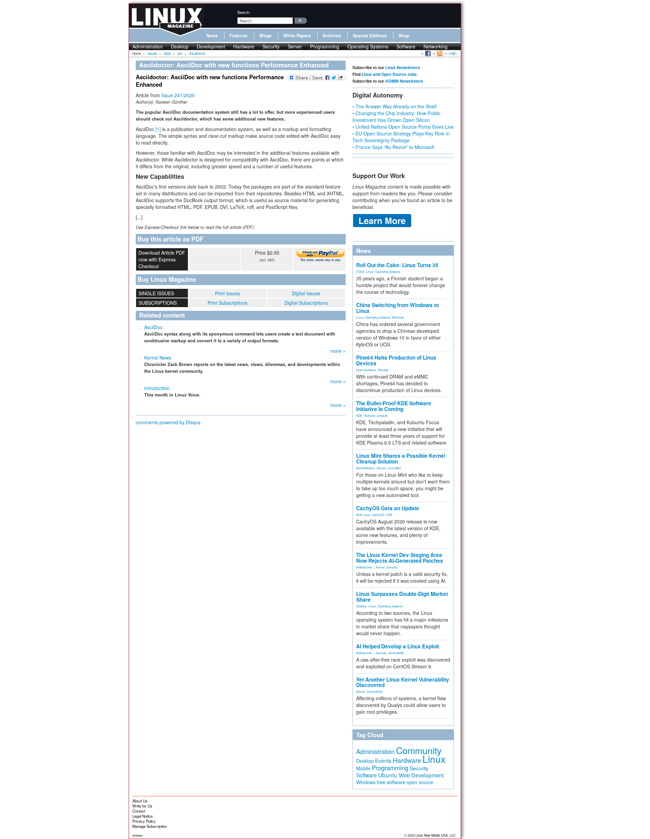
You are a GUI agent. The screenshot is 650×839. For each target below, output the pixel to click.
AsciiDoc (153, 327)
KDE (359, 415)
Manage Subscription (149, 826)
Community (418, 750)
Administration (147, 46)
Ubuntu (387, 775)
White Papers (297, 36)
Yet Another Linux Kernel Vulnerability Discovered (402, 682)
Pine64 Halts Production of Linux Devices (396, 360)
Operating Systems (367, 46)
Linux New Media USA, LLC (435, 835)
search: (243, 12)
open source (420, 782)
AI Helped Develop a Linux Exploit (397, 646)
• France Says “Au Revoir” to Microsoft (393, 147)
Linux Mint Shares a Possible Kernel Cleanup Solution (400, 458)
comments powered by (168, 422)
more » (338, 350)
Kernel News (157, 357)
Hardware (243, 46)
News (212, 36)
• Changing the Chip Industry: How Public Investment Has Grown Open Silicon (396, 116)
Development (211, 46)
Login (452, 53)
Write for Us (142, 806)
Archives (332, 36)
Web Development (421, 775)
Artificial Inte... (365, 567)
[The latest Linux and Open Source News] (439, 53)
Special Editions (370, 36)
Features (238, 36)
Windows (398, 317)
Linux (369, 272)
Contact (138, 811)
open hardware (366, 370)
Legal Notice (142, 816)
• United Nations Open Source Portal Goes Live (403, 126)
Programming (324, 46)
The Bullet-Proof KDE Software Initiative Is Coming (393, 406)
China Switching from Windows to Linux (397, 308)
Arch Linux (363, 515)
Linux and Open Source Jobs (389, 74)
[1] (158, 129)
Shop (403, 36)
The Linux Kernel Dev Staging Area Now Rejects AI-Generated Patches (399, 557)
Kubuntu (369, 415)
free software (391, 782)
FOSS (360, 272)
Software (405, 46)
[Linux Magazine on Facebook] (427, 53)
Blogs (265, 36)
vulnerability (396, 653)
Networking (436, 46)
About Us (140, 800)
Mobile (363, 768)
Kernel (381, 468)
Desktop (180, 46)
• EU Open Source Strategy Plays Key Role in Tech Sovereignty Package (401, 137)
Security (271, 46)
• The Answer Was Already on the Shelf (394, 106)
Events (383, 760)
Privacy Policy (144, 821)
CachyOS (378, 515)
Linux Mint (394, 468)
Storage (383, 370)
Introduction (157, 388)
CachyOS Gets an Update (387, 508)
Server (295, 46)
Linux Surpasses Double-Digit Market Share (402, 596)
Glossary (137, 835)
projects (382, 415)
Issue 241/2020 (178, 95)
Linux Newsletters (402, 67)
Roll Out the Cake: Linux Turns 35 (397, 265)
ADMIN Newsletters (404, 81)
